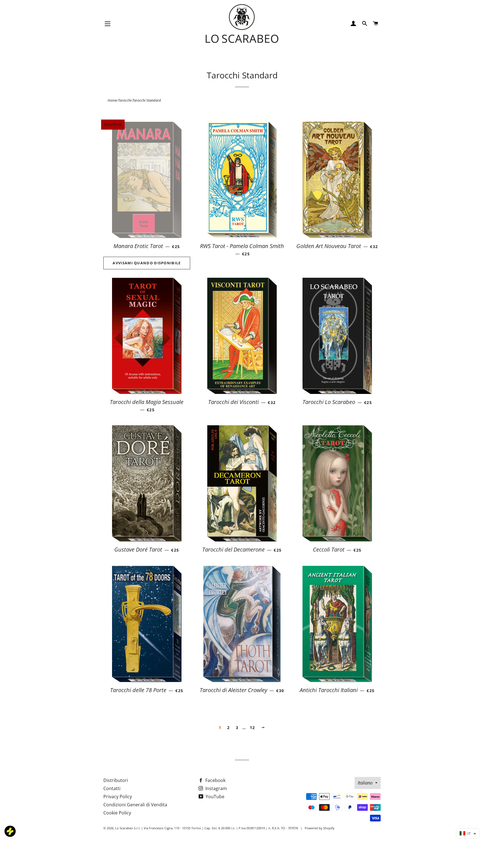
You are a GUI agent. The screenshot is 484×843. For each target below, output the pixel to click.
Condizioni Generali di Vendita (135, 805)
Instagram (215, 788)
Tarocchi (124, 100)
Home (112, 100)
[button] (468, 833)
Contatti (111, 788)
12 (252, 727)
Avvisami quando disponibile (147, 262)
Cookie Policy (117, 813)
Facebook (214, 780)
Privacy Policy (117, 796)
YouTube (214, 796)
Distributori (115, 780)
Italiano (365, 783)
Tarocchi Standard (146, 100)
